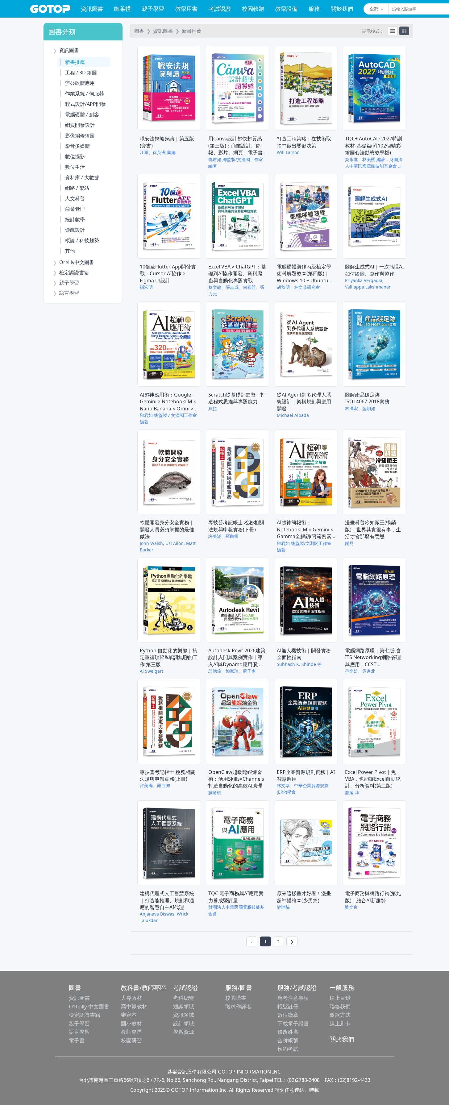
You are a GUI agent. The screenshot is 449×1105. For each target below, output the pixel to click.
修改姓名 (287, 1031)
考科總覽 (183, 997)
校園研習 (131, 1040)
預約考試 (287, 1048)
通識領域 (183, 1006)
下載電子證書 (293, 1023)
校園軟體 (253, 8)
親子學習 (153, 8)
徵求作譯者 (238, 1006)
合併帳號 (287, 1040)
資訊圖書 (92, 8)
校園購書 (235, 997)
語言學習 (79, 1031)
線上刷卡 (340, 1023)
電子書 (77, 1040)
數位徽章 (287, 1014)
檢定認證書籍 (84, 1014)
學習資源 (183, 1031)
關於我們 (342, 8)
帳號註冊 (287, 1006)
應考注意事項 (293, 997)
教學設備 (286, 8)
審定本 (129, 1014)
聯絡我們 (340, 1006)
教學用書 (186, 8)
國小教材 (131, 1023)
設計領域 (183, 1023)
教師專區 (131, 1031)
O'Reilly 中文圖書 (89, 1006)
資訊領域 (183, 1014)
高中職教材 (134, 1006)
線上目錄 (340, 997)
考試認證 (220, 8)
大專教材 (131, 997)
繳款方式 (340, 1014)
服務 (314, 8)
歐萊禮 (122, 8)
